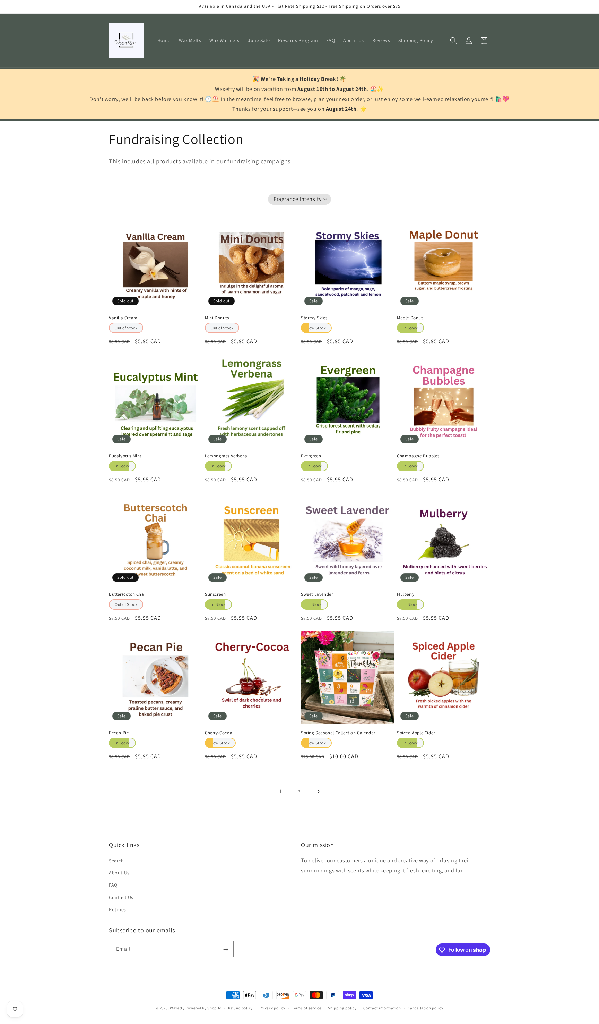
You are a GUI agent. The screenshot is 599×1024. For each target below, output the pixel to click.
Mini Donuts (217, 318)
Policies (117, 909)
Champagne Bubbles (418, 456)
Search (116, 860)
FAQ (113, 885)
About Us (119, 873)
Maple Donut (410, 318)
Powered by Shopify (204, 1008)
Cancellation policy (425, 1007)
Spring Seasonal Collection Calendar (338, 733)
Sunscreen (215, 594)
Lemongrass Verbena (226, 456)
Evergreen (311, 456)
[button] (453, 40)
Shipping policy (342, 1007)
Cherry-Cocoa (218, 733)
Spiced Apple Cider (416, 733)
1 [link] (280, 791)
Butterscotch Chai (127, 594)
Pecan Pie (119, 733)
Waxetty (177, 1008)
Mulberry (406, 594)
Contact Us (121, 897)
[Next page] (318, 791)
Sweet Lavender (317, 594)
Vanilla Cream (123, 318)
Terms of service (306, 1007)
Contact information (382, 1007)
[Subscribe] (225, 949)
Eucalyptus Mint (125, 456)
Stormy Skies (314, 318)
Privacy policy (272, 1007)
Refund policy (240, 1007)
